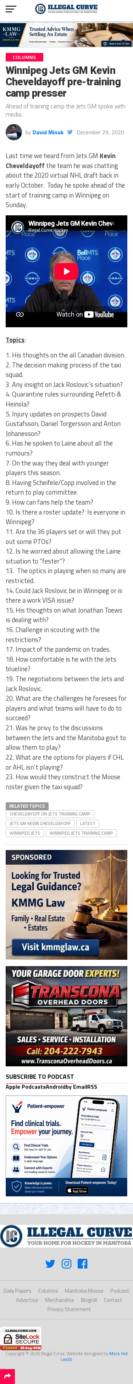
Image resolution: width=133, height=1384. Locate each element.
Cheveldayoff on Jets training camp (50, 813)
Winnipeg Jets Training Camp (81, 832)
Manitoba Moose (84, 1291)
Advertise (27, 1300)
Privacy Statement (69, 1309)
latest (87, 823)
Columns (48, 1291)
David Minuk (48, 132)
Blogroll (89, 1300)
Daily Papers (18, 1291)
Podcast (119, 1291)
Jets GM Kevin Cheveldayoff (40, 823)
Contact (113, 1300)
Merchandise (59, 1300)
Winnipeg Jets (25, 832)
